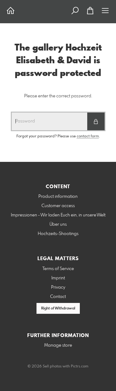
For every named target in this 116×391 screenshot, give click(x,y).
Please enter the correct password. (58, 96)
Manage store (58, 345)
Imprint (58, 278)
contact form (88, 136)
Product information (58, 196)
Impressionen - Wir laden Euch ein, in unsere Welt (58, 215)
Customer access (58, 206)
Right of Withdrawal (58, 308)
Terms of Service (58, 269)
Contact (58, 297)
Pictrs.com (79, 366)
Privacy (58, 287)
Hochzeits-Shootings (58, 234)
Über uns (58, 224)
